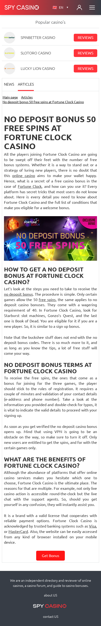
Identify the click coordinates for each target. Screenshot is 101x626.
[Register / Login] (79, 7)
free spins (47, 300)
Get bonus (50, 556)
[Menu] (92, 7)
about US (50, 595)
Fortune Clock (30, 186)
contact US (50, 616)
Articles (26, 84)
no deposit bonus (18, 294)
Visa (92, 526)
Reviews (85, 37)
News (9, 84)
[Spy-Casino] (22, 7)
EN (64, 7)
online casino (23, 175)
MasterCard (18, 531)
